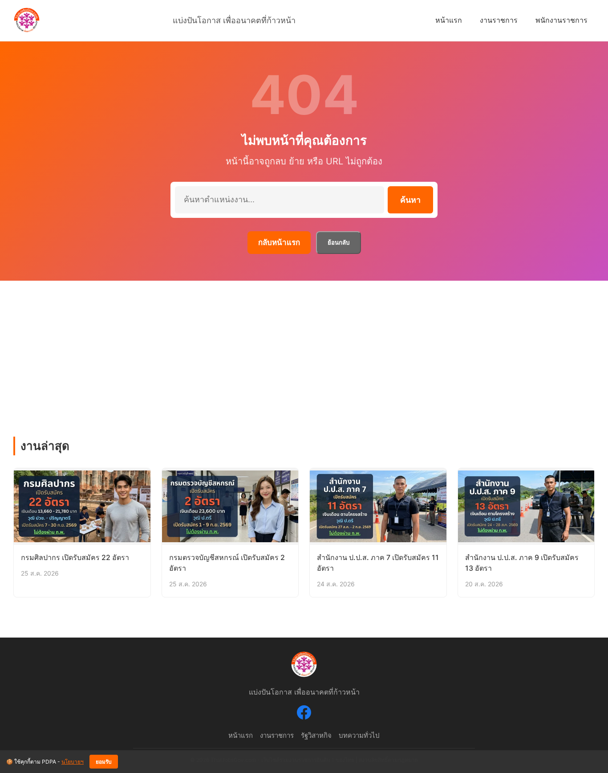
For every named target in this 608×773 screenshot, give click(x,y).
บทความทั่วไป (359, 735)
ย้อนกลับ (338, 242)
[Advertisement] (304, 347)
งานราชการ (499, 20)
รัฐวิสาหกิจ (316, 735)
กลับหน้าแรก (279, 242)
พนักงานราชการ (561, 20)
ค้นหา (410, 200)
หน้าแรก (448, 20)
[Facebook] (304, 714)
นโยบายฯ (72, 761)
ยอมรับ (104, 762)
